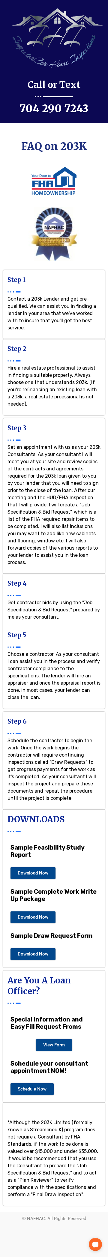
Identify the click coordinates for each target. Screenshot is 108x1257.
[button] (95, 1244)
